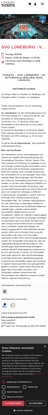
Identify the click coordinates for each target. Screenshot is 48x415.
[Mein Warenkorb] (30, 3)
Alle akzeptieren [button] (13, 403)
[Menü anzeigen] (42, 4)
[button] (24, 410)
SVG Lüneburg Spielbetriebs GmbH (18, 317)
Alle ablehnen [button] (36, 403)
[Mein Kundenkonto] (35, 3)
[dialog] (24, 379)
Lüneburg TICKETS (8, 4)
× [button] (45, 347)
